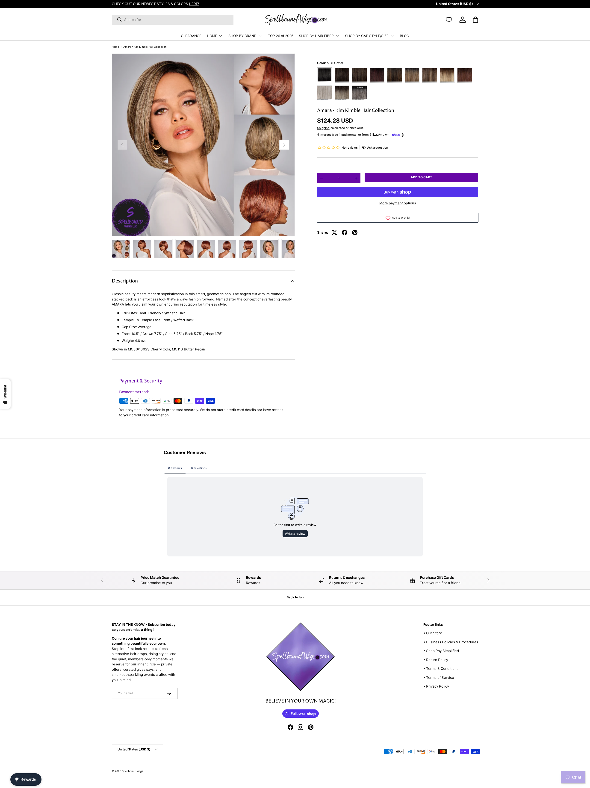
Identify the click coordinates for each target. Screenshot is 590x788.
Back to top (295, 597)
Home (115, 47)
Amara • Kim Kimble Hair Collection (145, 47)
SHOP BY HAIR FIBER (316, 36)
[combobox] (172, 20)
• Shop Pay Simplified (441, 651)
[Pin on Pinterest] (355, 232)
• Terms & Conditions (440, 668)
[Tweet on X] (334, 232)
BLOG (404, 36)
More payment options (397, 203)
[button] (475, 20)
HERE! (194, 4)
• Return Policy (435, 660)
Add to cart (421, 177)
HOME (212, 36)
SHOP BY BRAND (242, 36)
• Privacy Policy (436, 686)
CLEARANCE (191, 36)
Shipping (323, 128)
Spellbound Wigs (132, 771)
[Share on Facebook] (344, 232)
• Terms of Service (438, 677)
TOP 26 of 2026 (280, 36)
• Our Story (432, 633)
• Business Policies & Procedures (450, 642)
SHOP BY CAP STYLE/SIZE (367, 36)
